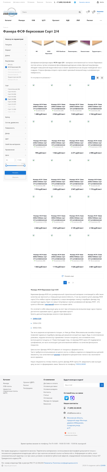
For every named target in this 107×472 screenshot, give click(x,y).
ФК (37, 51)
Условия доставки (50, 386)
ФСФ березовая (48, 52)
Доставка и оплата (51, 383)
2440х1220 (37, 319)
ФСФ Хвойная (60, 51)
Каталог (6, 379)
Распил (26, 385)
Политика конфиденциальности (65, 463)
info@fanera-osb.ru (74, 413)
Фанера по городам (51, 401)
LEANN (102, 465)
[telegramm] (75, 2)
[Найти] (79, 12)
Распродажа (27, 388)
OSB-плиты (7, 386)
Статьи (46, 395)
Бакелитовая (85, 51)
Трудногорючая (97, 51)
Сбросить (15, 177)
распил (57, 355)
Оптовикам (48, 398)
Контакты (47, 392)
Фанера (6, 383)
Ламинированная (73, 51)
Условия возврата (50, 389)
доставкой (49, 304)
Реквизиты (48, 463)
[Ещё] (101, 21)
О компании (49, 379)
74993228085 (81, 364)
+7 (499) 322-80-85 (74, 408)
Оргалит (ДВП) (28, 382)
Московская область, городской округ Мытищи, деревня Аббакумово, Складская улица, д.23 (77, 423)
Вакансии (47, 404)
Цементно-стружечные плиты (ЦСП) (10, 391)
